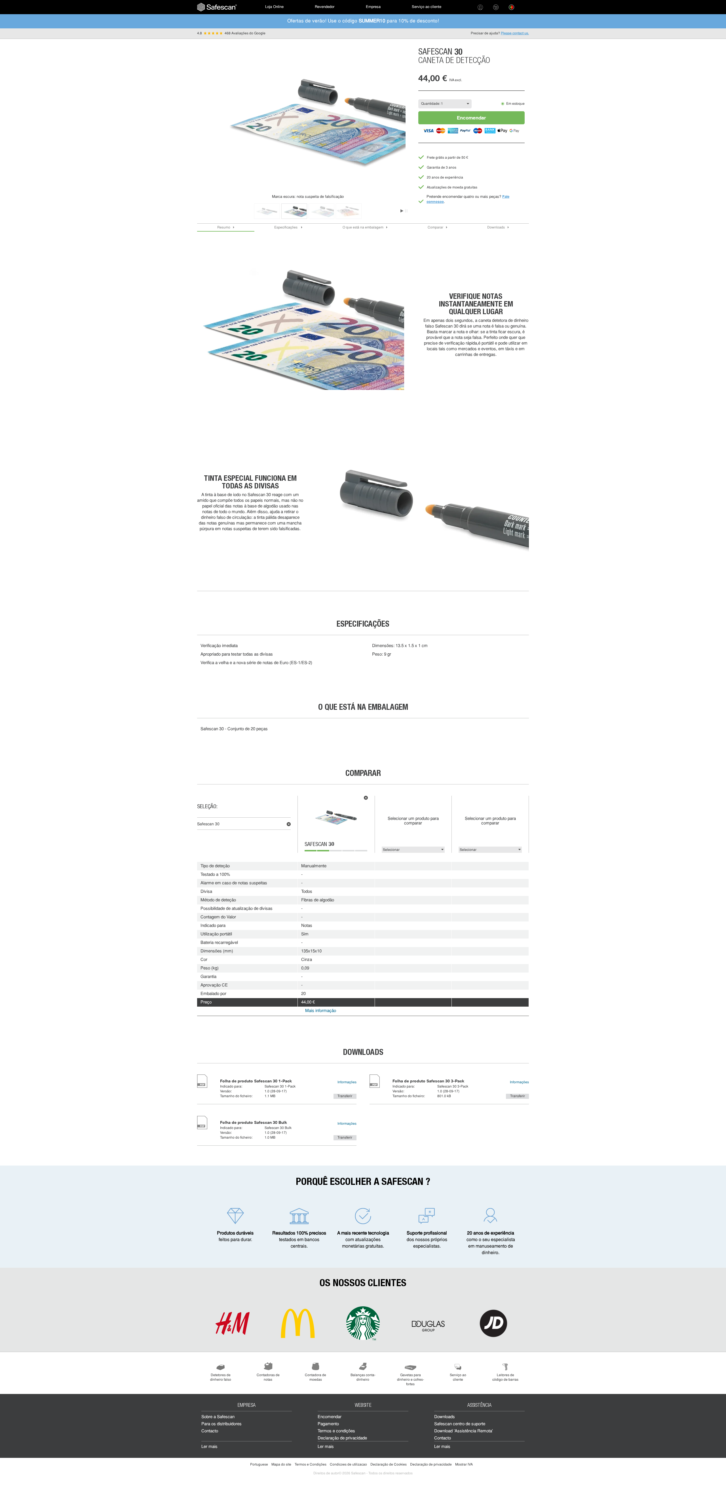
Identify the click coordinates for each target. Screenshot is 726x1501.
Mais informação (320, 1011)
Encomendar (471, 118)
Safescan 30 (208, 824)
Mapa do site (281, 1464)
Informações (346, 1082)
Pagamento (328, 1424)
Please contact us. (515, 33)
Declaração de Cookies (388, 1464)
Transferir (344, 1096)
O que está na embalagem (363, 227)
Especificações (286, 227)
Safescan (319, 845)
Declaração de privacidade (342, 1438)
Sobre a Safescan (218, 1417)
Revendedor (324, 7)
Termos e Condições (310, 1464)
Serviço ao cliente (426, 7)
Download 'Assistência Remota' (463, 1431)
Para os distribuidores (221, 1424)
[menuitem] (217, 7)
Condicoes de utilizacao (348, 1464)
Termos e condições (336, 1431)
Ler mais (209, 1447)
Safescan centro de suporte (459, 1424)
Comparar (435, 227)
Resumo (223, 227)
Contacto (209, 1431)
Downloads (496, 227)
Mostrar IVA (464, 1464)
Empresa (373, 7)
